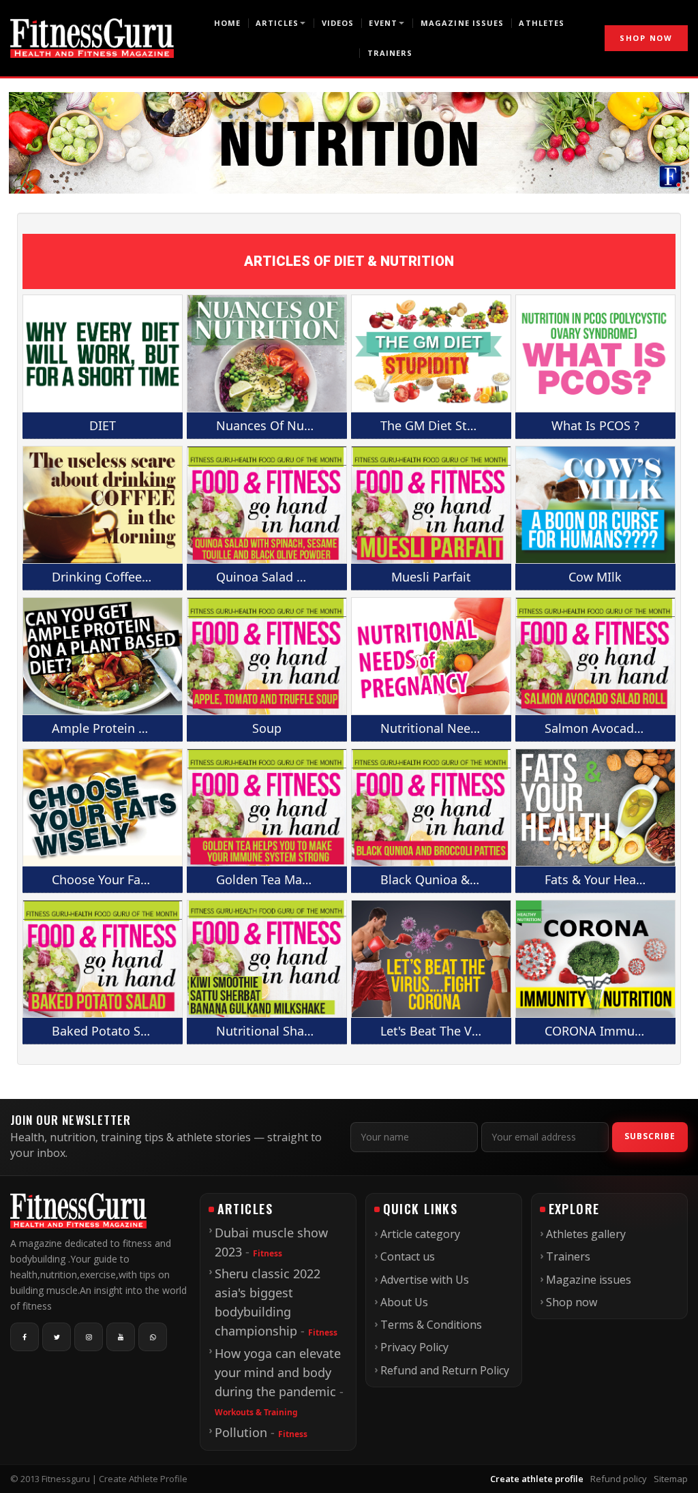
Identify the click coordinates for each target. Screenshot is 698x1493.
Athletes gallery (586, 1233)
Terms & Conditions (431, 1324)
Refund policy (618, 1479)
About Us (404, 1302)
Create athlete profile (536, 1479)
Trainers (390, 53)
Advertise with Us (424, 1279)
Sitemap (671, 1479)
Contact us (407, 1256)
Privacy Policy (414, 1347)
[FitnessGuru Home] (92, 38)
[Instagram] (88, 1337)
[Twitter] (56, 1337)
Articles (277, 23)
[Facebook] (24, 1337)
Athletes (541, 23)
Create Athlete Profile (143, 1479)
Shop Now (646, 38)
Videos (338, 23)
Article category (420, 1233)
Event (383, 23)
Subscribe (650, 1136)
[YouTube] (120, 1337)
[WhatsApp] (152, 1337)
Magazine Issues (462, 23)
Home (227, 23)
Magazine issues (588, 1279)
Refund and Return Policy (444, 1370)
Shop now (571, 1302)
